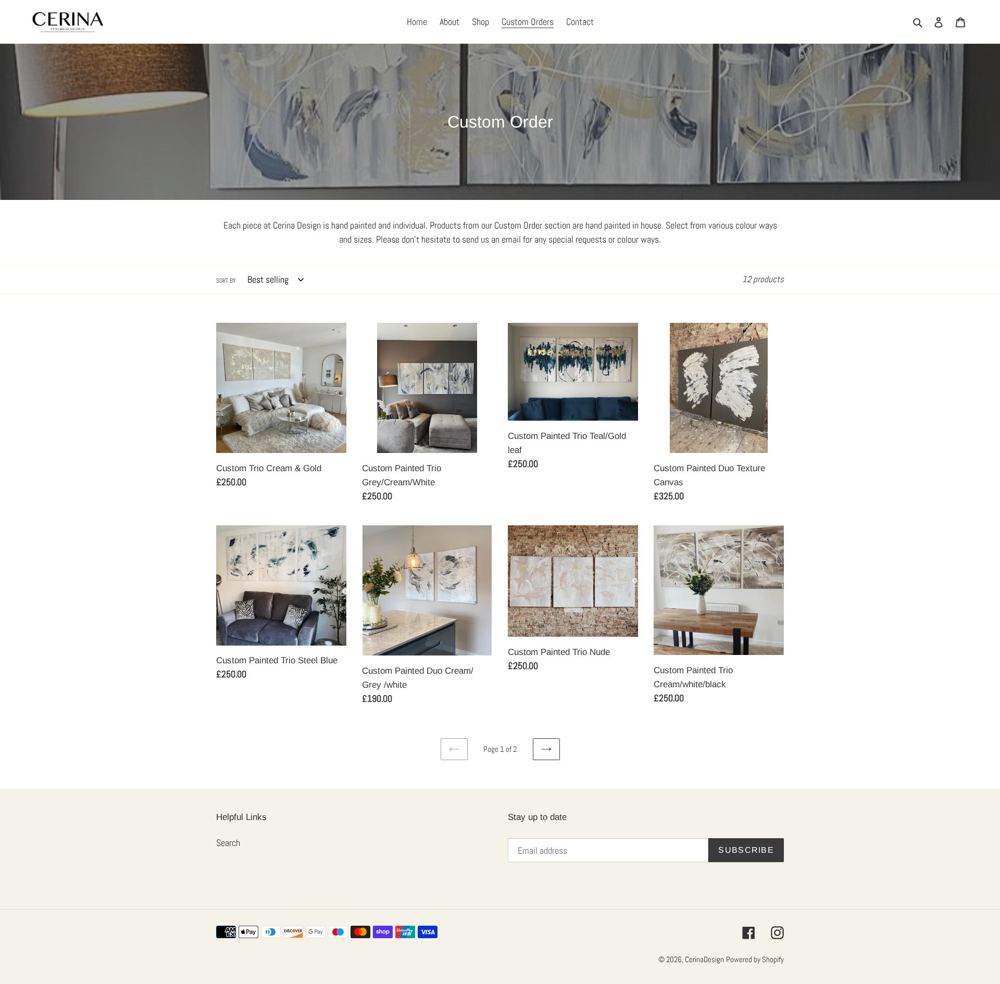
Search (228, 843)
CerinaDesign (704, 959)
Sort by (226, 280)
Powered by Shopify (755, 959)
